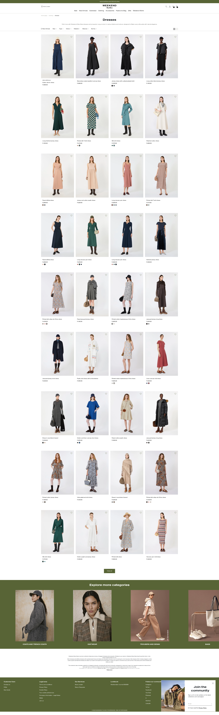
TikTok (147, 687)
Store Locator (79, 684)
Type (60, 28)
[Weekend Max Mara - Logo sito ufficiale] (109, 6)
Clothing (51, 15)
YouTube (148, 692)
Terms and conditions (45, 684)
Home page (44, 15)
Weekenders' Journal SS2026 (119, 684)
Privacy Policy (43, 687)
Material (76, 28)
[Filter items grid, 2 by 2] (177, 29)
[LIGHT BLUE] (114, 145)
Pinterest (148, 695)
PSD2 (41, 698)
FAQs (5, 687)
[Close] (213, 683)
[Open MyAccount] (171, 6)
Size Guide (7, 690)
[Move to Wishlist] (71, 37)
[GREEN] (114, 205)
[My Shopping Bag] (177, 6)
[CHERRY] (44, 323)
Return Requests (80, 687)
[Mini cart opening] (178, 6)
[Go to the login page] (170, 6)
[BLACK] (112, 85)
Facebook (148, 690)
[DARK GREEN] (79, 145)
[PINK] (42, 205)
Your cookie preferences (46, 692)
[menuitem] (76, 11)
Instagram (148, 684)
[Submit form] (211, 704)
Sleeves (84, 28)
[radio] (112, 85)
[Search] (166, 6)
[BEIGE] (44, 442)
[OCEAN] (79, 442)
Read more (109, 669)
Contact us (7, 684)
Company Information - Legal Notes (49, 695)
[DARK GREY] (42, 442)
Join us (41, 700)
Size (54, 28)
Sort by (93, 28)
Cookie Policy (43, 690)
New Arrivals (46, 28)
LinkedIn (148, 703)
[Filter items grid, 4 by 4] (174, 29)
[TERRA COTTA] (112, 205)
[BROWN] (146, 323)
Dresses (57, 15)
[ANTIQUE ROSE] (77, 145)
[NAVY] (114, 85)
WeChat (148, 700)
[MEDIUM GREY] (148, 323)
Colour (68, 28)
